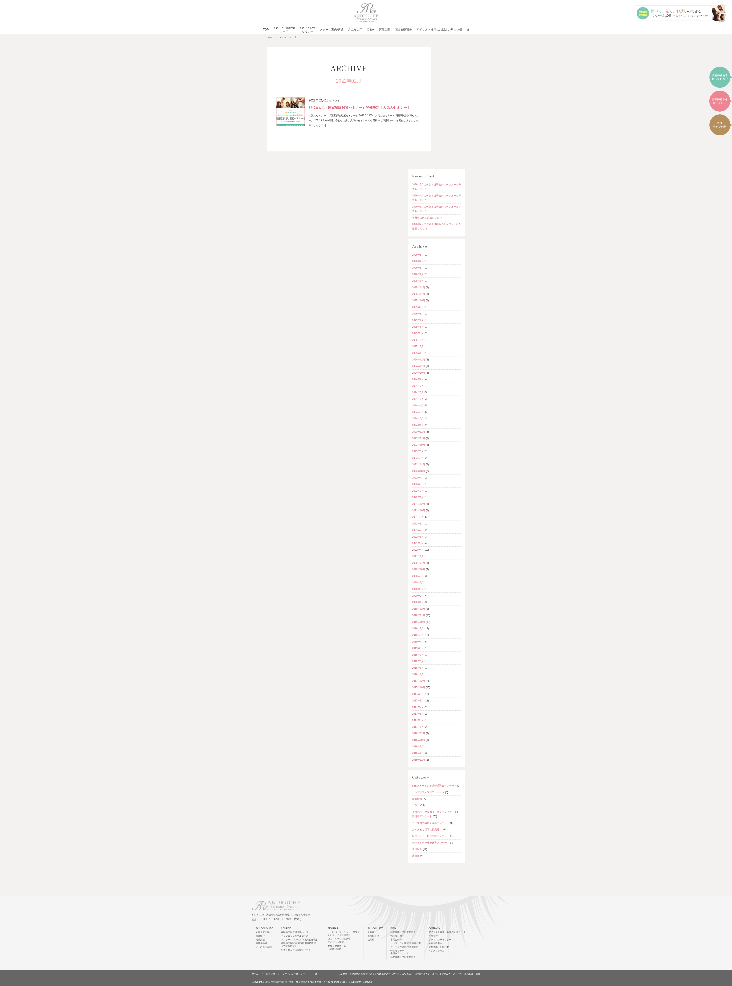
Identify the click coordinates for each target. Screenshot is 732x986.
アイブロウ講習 (336, 942)
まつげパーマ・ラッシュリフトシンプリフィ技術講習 (344, 933)
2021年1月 (418, 556)
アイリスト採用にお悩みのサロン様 (439, 29)
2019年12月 (418, 608)
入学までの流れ (264, 932)
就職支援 (384, 29)
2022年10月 (418, 471)
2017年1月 (418, 726)
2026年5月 (418, 254)
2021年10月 (418, 510)
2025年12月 (418, 287)
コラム (416, 805)
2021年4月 (418, 549)
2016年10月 (418, 740)
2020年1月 (418, 602)
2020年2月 (418, 595)
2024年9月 (418, 379)
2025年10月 (418, 300)
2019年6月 (418, 635)
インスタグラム (437, 950)
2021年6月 (418, 536)
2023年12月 (418, 431)
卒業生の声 (261, 943)
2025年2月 (418, 346)
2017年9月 (418, 694)
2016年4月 (418, 753)
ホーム (255, 973)
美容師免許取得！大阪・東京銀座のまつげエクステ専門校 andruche (306, 982)
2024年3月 (418, 412)
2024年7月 (418, 385)
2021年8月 (418, 523)
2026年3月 (418, 267)
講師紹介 (260, 936)
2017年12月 (418, 681)
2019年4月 (418, 641)
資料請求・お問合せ (439, 947)
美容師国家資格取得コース (294, 932)
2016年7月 (418, 746)
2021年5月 (418, 543)
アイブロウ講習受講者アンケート (430, 823)
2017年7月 (418, 707)
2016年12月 (418, 733)
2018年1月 (418, 674)
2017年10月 (418, 687)
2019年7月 (418, 628)
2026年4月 (418, 261)
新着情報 (417, 798)
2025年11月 (418, 294)
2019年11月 (418, 615)
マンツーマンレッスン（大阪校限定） (300, 939)
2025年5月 (418, 333)
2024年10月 (418, 372)
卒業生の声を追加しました (427, 217)
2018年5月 (418, 667)
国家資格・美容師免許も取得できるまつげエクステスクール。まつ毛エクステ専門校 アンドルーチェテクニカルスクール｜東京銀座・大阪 (409, 973)
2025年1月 (418, 353)
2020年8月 (418, 576)
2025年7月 (418, 320)
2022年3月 (418, 484)
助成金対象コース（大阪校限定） (337, 947)
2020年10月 (418, 569)
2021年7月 (418, 530)
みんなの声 (355, 29)
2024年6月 (418, 392)
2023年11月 (418, 438)
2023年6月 (418, 451)
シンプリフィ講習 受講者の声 (405, 943)
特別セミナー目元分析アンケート (430, 836)
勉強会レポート (398, 936)
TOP (266, 29)
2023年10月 (418, 444)
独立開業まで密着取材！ (403, 932)
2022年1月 (418, 497)
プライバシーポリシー (440, 939)
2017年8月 (418, 700)
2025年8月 (418, 313)
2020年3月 (418, 589)
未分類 (416, 855)
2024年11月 (418, 366)
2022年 (283, 37)
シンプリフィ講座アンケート (428, 792)
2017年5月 (418, 720)
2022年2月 (418, 490)
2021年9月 (418, 517)
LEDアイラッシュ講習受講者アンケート (434, 785)
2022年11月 (418, 464)
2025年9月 (418, 307)
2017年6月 (418, 713)
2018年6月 (418, 661)
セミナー (307, 30)
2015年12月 (418, 759)
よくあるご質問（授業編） (427, 829)
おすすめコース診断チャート (296, 949)
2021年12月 (418, 504)
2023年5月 (418, 458)
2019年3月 (418, 648)
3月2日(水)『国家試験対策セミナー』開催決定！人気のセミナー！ (359, 107)
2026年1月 (418, 280)
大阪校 (371, 932)
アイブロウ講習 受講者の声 (404, 947)
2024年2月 (418, 418)
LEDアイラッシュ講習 (339, 938)
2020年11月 (418, 562)
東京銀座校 (373, 936)
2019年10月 (418, 622)
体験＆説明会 (403, 29)
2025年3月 (418, 340)
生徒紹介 (417, 849)
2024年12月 (418, 359)
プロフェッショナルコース (294, 936)
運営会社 (433, 936)
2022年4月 (418, 477)
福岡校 (371, 939)
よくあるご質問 (264, 947)
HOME (270, 37)
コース (284, 30)
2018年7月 (418, 654)
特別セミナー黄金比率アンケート (430, 842)
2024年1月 (418, 425)
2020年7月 (418, 582)
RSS (315, 973)
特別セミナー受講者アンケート (399, 952)
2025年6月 (418, 326)
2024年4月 (418, 405)
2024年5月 (418, 398)
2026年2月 (418, 274)
